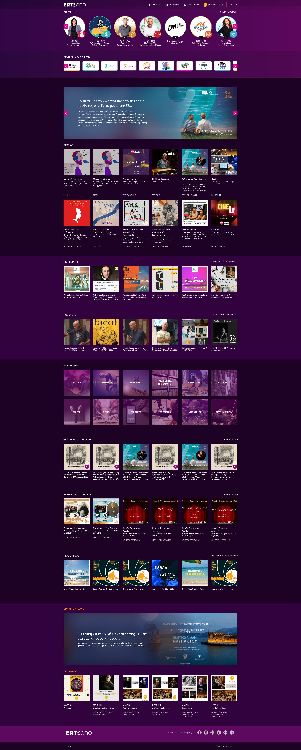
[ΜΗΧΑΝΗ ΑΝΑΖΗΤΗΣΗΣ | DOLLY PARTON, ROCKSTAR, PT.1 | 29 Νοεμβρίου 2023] (77, 162)
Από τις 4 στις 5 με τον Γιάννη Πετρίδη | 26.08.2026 (134, 183)
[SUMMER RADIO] (72, 67)
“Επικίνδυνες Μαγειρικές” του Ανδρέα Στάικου (134, 535)
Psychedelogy (69, 708)
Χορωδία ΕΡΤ (187, 716)
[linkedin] (232, 732)
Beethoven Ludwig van (161, 708)
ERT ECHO (156, 195)
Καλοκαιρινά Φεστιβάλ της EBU (194, 180)
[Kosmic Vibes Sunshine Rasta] (195, 573)
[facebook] (199, 732)
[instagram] (206, 732)
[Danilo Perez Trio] (165, 162)
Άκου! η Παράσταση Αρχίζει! (132, 529)
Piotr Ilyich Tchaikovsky (131, 708)
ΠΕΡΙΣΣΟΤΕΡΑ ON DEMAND (224, 262)
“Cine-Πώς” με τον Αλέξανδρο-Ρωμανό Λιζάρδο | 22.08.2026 (223, 233)
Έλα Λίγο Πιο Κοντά (102, 229)
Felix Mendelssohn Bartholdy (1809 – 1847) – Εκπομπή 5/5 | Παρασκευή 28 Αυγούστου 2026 (105, 297)
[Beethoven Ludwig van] (165, 688)
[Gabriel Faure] (195, 688)
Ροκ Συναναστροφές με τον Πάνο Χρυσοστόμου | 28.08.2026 (194, 296)
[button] (236, 4)
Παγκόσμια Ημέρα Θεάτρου (76, 528)
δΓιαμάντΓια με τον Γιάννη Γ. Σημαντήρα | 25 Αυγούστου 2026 (135, 349)
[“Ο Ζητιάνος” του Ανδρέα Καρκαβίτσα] (165, 511)
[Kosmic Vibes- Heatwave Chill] (77, 573)
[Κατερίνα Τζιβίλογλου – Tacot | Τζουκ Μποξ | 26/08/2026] (106, 332)
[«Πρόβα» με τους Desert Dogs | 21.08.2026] (224, 162)
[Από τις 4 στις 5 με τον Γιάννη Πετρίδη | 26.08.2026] (136, 162)
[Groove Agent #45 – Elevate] (136, 573)
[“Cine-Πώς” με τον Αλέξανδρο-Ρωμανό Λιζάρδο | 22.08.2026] (224, 213)
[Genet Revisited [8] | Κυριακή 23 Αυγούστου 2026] (224, 332)
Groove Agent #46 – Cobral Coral (105, 589)
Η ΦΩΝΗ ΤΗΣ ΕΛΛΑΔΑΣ (73, 246)
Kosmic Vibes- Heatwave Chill (75, 589)
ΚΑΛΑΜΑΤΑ (186, 246)
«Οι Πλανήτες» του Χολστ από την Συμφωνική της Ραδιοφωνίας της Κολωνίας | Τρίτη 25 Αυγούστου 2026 (223, 476)
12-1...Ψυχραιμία (189, 229)
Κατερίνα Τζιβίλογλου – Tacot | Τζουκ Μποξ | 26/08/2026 (105, 349)
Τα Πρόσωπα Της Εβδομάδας (71, 230)
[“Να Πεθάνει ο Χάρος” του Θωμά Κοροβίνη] (224, 511)
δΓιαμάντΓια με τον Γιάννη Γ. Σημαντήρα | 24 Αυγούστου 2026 (164, 349)
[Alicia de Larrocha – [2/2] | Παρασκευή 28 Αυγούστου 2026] (224, 279)
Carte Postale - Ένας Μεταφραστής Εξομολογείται (161, 232)
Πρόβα (214, 179)
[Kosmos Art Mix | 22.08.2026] (165, 573)
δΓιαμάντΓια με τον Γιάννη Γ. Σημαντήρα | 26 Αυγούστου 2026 (76, 349)
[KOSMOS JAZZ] (147, 67)
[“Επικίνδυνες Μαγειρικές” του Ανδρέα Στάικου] (136, 511)
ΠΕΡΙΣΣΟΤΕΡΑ (229, 439)
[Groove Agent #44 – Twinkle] (224, 573)
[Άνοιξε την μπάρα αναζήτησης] (231, 5)
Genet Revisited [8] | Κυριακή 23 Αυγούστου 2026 (223, 349)
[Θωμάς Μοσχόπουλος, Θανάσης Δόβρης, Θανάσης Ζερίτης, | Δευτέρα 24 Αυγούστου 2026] (136, 213)
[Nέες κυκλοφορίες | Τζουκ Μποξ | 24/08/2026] (195, 332)
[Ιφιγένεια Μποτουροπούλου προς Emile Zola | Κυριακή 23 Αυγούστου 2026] (165, 213)
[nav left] (66, 26)
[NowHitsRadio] (222, 67)
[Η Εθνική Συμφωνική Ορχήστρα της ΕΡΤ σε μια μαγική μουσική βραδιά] (185, 639)
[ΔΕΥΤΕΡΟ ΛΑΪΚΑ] (90, 67)
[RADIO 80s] (166, 67)
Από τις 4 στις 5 (130, 179)
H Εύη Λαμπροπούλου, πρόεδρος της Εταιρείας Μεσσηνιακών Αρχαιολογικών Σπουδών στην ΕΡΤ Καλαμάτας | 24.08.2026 (195, 235)
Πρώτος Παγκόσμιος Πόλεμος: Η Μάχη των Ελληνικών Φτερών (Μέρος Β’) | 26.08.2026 (76, 237)
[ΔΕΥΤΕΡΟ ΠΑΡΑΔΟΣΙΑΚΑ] (109, 67)
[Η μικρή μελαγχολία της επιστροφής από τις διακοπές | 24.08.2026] (106, 213)
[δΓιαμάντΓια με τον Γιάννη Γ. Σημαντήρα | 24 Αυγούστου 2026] (165, 332)
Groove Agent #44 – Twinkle (222, 589)
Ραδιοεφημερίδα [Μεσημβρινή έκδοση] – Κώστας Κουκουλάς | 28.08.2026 (135, 297)
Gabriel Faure (187, 708)
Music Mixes (193, 5)
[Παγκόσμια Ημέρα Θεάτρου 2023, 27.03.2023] (106, 511)
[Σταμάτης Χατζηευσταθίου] (106, 688)
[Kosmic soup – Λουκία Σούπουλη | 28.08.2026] (165, 279)
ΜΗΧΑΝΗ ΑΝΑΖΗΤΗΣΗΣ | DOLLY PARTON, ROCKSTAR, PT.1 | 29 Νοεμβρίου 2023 (76, 184)
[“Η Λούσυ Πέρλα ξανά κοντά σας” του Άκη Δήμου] (195, 511)
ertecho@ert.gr (186, 732)
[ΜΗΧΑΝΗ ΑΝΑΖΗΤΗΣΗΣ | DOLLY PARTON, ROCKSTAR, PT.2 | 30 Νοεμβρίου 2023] (106, 162)
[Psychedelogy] (77, 688)
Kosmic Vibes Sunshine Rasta (193, 589)
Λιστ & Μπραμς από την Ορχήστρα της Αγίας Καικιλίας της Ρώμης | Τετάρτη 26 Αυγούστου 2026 (164, 476)
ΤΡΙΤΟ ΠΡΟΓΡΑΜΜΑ (190, 195)
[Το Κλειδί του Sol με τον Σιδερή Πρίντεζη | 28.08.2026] (77, 279)
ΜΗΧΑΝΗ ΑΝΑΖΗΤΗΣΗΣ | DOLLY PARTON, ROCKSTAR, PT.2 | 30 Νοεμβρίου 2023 (105, 184)
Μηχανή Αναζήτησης (73, 179)
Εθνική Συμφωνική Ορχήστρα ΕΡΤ (131, 713)
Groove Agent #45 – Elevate (133, 589)
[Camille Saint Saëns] (224, 688)
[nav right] (235, 26)
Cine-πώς (215, 229)
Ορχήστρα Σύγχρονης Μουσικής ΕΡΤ (102, 713)
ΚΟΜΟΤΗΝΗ (216, 195)
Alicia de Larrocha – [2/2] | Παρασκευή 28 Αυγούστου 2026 (223, 296)
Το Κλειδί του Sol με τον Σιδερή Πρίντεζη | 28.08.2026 (76, 296)
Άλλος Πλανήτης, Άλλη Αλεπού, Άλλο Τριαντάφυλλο (133, 232)
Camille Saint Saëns (219, 708)
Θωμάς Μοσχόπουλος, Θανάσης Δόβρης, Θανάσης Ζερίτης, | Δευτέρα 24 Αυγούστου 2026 (135, 240)
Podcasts (156, 5)
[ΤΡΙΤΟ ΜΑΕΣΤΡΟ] (128, 67)
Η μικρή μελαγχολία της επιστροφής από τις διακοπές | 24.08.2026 (105, 234)
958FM (66, 195)
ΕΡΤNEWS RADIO (129, 195)
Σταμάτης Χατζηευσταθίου (103, 708)
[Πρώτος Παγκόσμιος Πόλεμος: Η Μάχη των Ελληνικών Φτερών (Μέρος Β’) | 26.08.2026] (77, 213)
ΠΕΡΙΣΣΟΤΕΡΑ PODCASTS (224, 315)
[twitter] (212, 732)
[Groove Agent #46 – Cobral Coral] (106, 573)
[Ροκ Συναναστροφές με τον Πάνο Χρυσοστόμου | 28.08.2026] (195, 279)
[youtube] (225, 732)
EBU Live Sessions (160, 179)
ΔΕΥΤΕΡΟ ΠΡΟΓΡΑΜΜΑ (132, 540)
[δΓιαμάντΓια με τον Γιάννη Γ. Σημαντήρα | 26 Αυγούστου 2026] (77, 332)
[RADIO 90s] (184, 67)
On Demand (174, 5)
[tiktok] (219, 732)
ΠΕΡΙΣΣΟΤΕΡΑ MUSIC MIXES (223, 556)
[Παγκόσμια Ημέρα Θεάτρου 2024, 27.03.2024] (77, 511)
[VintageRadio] (203, 67)
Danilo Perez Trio (158, 182)
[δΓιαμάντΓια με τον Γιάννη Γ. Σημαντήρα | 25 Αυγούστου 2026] (136, 332)
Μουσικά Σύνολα (215, 5)
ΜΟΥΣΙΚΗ (68, 705)
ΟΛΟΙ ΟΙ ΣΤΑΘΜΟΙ (228, 12)
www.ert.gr (69, 746)
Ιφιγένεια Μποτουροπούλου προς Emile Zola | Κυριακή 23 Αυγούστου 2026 (163, 240)
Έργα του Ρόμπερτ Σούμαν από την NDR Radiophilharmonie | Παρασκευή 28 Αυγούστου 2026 (76, 475)
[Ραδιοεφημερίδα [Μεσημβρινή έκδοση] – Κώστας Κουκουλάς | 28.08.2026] (136, 279)
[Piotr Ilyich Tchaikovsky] (136, 688)
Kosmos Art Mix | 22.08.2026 (163, 589)
